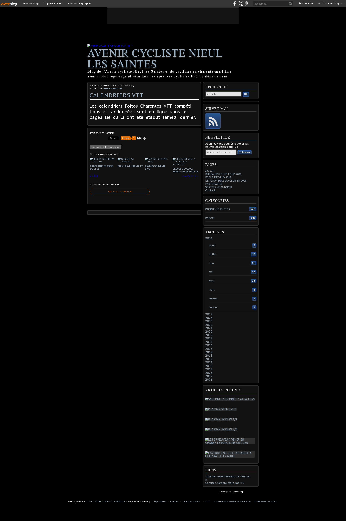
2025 (208, 314)
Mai (211, 272)
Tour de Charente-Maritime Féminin (227, 476)
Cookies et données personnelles (232, 501)
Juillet (213, 254)
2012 (208, 359)
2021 (208, 328)
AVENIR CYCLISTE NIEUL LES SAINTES (155, 58)
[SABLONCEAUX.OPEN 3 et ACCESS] (230, 399)
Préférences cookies (266, 501)
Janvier (213, 307)
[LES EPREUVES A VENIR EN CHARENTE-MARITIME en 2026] (230, 443)
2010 (208, 366)
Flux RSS (212, 121)
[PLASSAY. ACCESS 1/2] (222, 419)
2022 (208, 324)
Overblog (238, 491)
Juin (211, 263)
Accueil (209, 171)
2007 (208, 376)
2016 (208, 345)
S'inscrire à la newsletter (106, 146)
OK (246, 94)
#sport (209, 218)
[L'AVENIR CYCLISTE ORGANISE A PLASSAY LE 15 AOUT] (230, 456)
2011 (208, 362)
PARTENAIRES (214, 184)
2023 (208, 321)
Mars (212, 289)
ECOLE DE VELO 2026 (218, 177)
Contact (210, 190)
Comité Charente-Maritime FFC (224, 483)
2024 (208, 318)
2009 (208, 369)
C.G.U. (208, 501)
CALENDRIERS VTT (117, 95)
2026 (208, 238)
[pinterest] (246, 3)
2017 (208, 342)
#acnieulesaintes (113, 88)
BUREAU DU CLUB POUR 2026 (223, 174)
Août (212, 245)
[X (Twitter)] (240, 3)
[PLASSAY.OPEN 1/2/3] (221, 409)
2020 (208, 331)
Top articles (160, 501)
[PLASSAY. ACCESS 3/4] (222, 429)
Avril (211, 280)
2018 (208, 338)
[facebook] (234, 3)
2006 (208, 379)
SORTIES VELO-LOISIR (218, 187)
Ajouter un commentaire (120, 191)
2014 (208, 352)
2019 (208, 335)
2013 (208, 355)
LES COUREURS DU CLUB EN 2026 (226, 180)
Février (213, 298)
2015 (208, 348)
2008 (208, 372)
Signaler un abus (192, 501)
